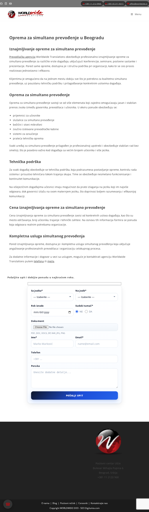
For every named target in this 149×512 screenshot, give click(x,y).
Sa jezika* (37, 290)
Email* (79, 337)
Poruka (35, 365)
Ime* (34, 337)
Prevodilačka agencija (22, 57)
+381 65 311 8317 (114, 3)
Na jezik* (80, 290)
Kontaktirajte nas (99, 503)
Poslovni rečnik (67, 503)
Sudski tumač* (84, 305)
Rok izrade (37, 305)
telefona (39, 261)
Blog (55, 503)
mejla (50, 261)
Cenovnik (83, 503)
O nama (45, 503)
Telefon (35, 352)
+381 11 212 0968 (92, 3)
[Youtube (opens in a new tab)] (10, 3)
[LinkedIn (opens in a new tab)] (6, 3)
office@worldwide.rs (138, 3)
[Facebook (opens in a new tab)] (2, 3)
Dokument (37, 321)
